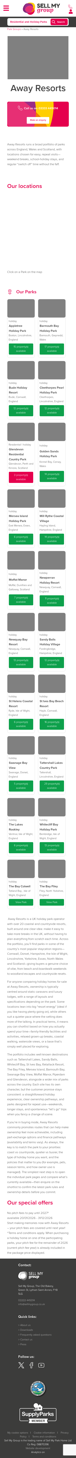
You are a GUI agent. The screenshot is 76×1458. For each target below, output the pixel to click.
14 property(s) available (52, 476)
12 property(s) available (21, 410)
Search (61, 22)
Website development (38, 1448)
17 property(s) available (52, 349)
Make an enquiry (38, 120)
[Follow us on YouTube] (41, 1367)
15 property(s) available (21, 349)
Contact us (26, 1340)
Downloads (26, 1330)
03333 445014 (26, 1300)
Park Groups (14, 29)
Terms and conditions (44, 1437)
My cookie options (17, 1433)
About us (25, 1325)
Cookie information (44, 1433)
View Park (21, 902)
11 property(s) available (52, 601)
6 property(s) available (21, 539)
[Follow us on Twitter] (21, 1367)
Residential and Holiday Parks (28, 22)
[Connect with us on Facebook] (31, 1367)
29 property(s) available (52, 786)
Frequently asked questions (35, 1335)
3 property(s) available (21, 477)
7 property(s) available (21, 600)
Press (23, 1344)
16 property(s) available (52, 724)
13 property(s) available (21, 662)
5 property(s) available (21, 786)
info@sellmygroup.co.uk (31, 1304)
